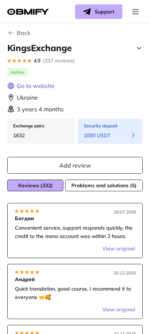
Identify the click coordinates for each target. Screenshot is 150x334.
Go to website (36, 85)
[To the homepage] (28, 12)
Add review (75, 165)
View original (118, 248)
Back (24, 33)
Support (104, 11)
